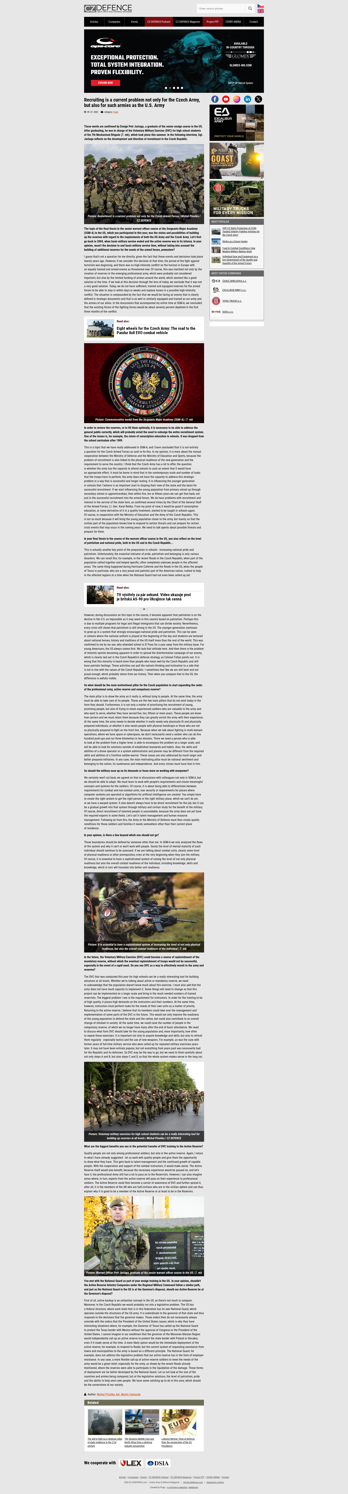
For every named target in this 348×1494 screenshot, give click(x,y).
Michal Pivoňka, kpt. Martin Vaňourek (118, 1394)
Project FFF (213, 21)
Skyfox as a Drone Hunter (235, 241)
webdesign (193, 1487)
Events (134, 21)
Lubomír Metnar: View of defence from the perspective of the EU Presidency (178, 1442)
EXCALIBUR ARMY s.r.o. (234, 290)
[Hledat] (250, 8)
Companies (114, 21)
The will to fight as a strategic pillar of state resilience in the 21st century (105, 1442)
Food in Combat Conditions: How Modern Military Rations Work (238, 250)
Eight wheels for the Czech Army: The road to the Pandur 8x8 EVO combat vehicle (156, 330)
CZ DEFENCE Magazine (188, 21)
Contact (254, 21)
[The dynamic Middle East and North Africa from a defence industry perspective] (142, 1422)
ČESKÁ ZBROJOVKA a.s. (234, 281)
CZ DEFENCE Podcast (158, 21)
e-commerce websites (177, 1487)
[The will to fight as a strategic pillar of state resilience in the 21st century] (105, 1422)
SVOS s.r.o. (227, 311)
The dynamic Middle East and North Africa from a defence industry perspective (139, 1442)
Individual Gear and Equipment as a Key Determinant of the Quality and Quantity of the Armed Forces (240, 260)
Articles (94, 21)
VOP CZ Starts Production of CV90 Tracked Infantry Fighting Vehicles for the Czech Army (241, 231)
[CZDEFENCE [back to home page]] (108, 8)
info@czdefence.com (193, 1482)
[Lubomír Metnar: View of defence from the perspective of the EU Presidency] (179, 1422)
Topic (115, 112)
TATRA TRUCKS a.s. (232, 300)
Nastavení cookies (215, 1482)
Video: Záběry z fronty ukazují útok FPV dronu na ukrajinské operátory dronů (154, 597)
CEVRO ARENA (233, 21)
